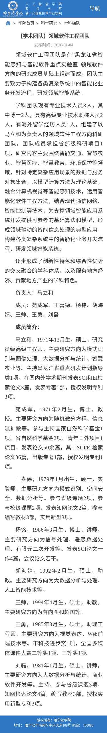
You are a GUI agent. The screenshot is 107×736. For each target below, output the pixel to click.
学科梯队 (72, 23)
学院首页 (26, 23)
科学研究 (49, 23)
